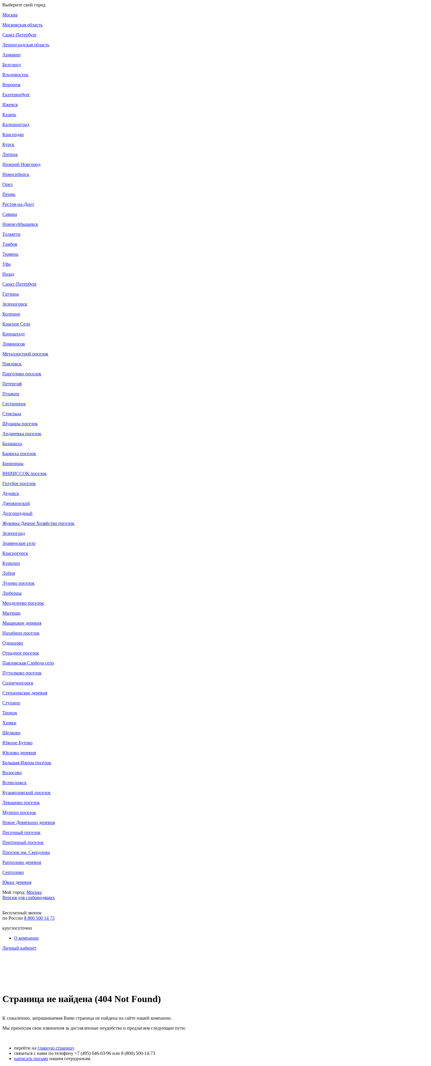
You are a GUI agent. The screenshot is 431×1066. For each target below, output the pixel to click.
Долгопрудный (17, 513)
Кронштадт (13, 333)
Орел (7, 184)
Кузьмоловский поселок (26, 792)
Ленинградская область (25, 44)
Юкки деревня (16, 882)
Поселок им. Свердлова (26, 852)
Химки (9, 722)
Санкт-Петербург (19, 34)
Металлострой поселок (25, 353)
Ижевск (10, 104)
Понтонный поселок (23, 842)
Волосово (12, 772)
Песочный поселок (21, 832)
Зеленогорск (14, 303)
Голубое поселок (19, 483)
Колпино (11, 313)
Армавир (11, 54)
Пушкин (10, 393)
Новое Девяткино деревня (28, 822)
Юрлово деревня (19, 752)
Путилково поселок (22, 672)
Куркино (11, 563)
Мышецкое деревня (21, 623)
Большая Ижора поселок (26, 762)
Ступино (11, 702)
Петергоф (12, 383)
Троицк (9, 712)
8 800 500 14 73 (39, 918)
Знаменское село (18, 543)
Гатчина (10, 294)
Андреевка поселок (21, 433)
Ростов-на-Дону (18, 204)
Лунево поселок (18, 583)
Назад (8, 274)
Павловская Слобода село (28, 662)
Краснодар (13, 134)
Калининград (15, 124)
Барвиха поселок (19, 453)
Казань (9, 114)
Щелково (11, 732)
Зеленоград (13, 533)
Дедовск (10, 493)
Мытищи (11, 613)
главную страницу (56, 1047)
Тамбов (9, 244)
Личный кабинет (19, 947)
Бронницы (12, 463)
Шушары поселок (20, 423)
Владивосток (15, 74)
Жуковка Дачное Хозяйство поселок (38, 523)
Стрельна (11, 413)
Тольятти (11, 234)
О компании (26, 937)
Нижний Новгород (21, 164)
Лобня (8, 573)
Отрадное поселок (20, 652)
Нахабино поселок (21, 633)
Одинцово (12, 642)
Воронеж (11, 84)
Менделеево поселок (23, 603)
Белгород (11, 64)
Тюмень (10, 254)
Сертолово (13, 872)
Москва (10, 14)
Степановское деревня (24, 692)
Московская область (22, 24)
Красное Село (16, 323)
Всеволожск (14, 782)
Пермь (8, 194)
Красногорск (15, 553)
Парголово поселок (21, 373)
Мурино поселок (19, 812)
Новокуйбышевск (20, 224)
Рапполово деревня (21, 862)
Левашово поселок (21, 802)
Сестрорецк (14, 403)
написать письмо (31, 1058)
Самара (9, 214)
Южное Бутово (17, 742)
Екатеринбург (16, 94)
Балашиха (12, 443)
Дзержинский (16, 503)
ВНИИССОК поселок (24, 473)
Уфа (6, 264)
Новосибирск (15, 174)
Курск (8, 144)
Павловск (12, 363)
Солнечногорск (17, 682)
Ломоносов (13, 343)
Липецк (10, 154)
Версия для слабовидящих (28, 897)
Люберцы (12, 593)
